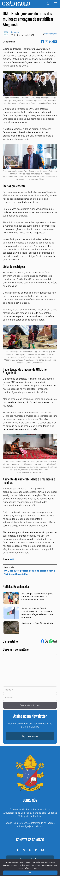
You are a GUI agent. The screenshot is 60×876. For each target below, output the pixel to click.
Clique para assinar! (30, 736)
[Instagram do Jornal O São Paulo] (24, 850)
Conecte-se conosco (30, 839)
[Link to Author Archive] (6, 33)
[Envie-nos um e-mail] (42, 850)
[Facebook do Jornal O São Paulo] (17, 850)
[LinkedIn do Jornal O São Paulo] (36, 850)
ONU (12, 559)
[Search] (48, 4)
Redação (15, 32)
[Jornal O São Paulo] (16, 4)
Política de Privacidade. (32, 868)
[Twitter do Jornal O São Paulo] (30, 850)
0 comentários (50, 33)
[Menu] (55, 4)
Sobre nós (30, 800)
